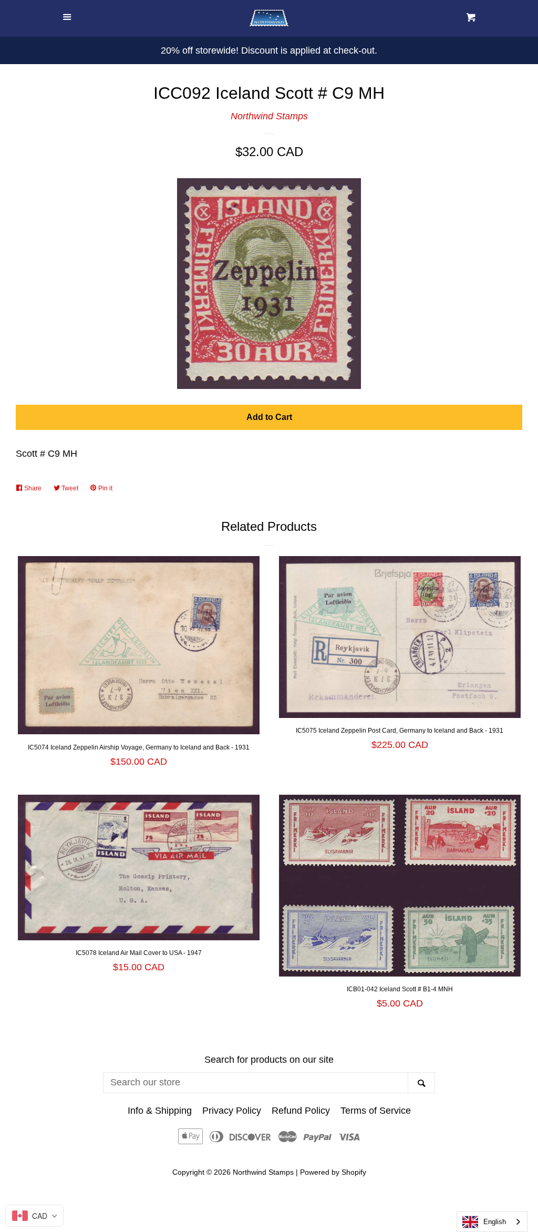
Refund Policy (301, 1110)
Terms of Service (375, 1110)
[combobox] (492, 1222)
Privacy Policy (231, 1110)
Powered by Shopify (333, 1172)
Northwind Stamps (269, 116)
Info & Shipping (160, 1110)
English (494, 1222)
